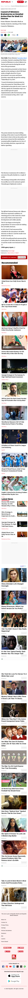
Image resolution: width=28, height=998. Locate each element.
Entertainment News (6, 285)
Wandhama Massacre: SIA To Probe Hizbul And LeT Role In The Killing (13, 423)
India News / (8, 6)
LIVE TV (21, 2)
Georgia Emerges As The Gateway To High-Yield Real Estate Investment (13, 376)
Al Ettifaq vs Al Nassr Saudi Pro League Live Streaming (14, 446)
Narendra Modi (22, 58)
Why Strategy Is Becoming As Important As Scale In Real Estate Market (9, 515)
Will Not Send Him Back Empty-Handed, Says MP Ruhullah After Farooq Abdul (14, 399)
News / (2, 6)
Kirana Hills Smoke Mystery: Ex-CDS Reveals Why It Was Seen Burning (13, 353)
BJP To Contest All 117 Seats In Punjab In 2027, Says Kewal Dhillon (14, 306)
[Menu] (26, 2)
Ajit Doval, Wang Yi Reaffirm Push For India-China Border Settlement (13, 329)
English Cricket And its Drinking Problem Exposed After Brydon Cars (14, 493)
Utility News (4, 518)
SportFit (3, 450)
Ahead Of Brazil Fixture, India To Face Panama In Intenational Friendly (13, 470)
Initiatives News (5, 379)
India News (3, 32)
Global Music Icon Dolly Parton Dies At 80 (14, 282)
